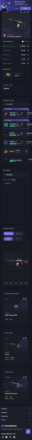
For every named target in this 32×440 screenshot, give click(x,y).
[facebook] (14, 437)
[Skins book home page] (16, 426)
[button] (28, 12)
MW (11, 283)
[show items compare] (28, 431)
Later (16, 8)
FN (6, 283)
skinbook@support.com (8, 434)
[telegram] (2, 437)
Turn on (25, 8)
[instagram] (6, 437)
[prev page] (22, 293)
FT (16, 283)
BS (26, 283)
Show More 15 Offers (16, 160)
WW (21, 283)
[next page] (26, 293)
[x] (10, 437)
